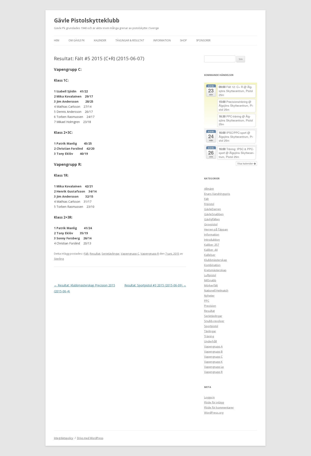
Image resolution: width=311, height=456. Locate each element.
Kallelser (209, 255)
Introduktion (212, 239)
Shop (183, 40)
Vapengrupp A (213, 346)
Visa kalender (245, 163)
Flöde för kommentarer (219, 407)
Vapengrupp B (213, 351)
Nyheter (209, 295)
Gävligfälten (212, 219)
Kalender (100, 40)
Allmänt (209, 189)
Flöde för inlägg (214, 402)
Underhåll (210, 341)
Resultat (95, 253)
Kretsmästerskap (215, 270)
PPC (206, 301)
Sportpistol (211, 326)
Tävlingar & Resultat (130, 40)
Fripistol (209, 204)
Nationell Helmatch (216, 290)
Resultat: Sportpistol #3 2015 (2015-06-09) (155, 285)
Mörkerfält (211, 285)
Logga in (209, 397)
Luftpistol (210, 275)
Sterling (59, 259)
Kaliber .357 (211, 245)
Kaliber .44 (210, 250)
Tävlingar (210, 331)
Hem (56, 40)
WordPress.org (213, 412)
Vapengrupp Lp (214, 367)
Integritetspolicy (63, 438)
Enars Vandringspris (217, 194)
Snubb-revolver (214, 321)
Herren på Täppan (216, 229)
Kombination (212, 265)
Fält (86, 253)
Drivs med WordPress (90, 438)
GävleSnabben (214, 214)
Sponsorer (203, 40)
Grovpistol (210, 224)
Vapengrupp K (213, 362)
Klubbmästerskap (215, 260)
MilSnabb (210, 280)
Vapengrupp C (130, 253)
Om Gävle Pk (77, 40)
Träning (209, 336)
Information (162, 40)
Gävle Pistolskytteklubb (86, 20)
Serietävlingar (111, 253)
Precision (210, 306)
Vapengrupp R (149, 253)
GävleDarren (212, 209)
